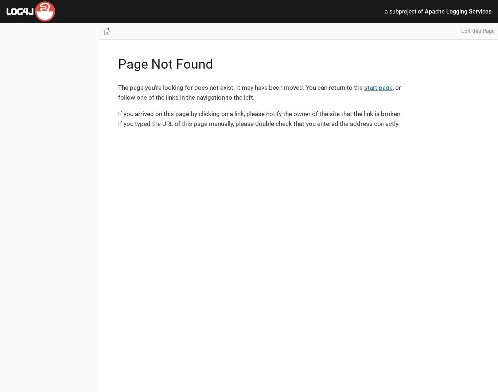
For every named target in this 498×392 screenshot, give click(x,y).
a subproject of (438, 11)
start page (378, 87)
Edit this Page (478, 31)
